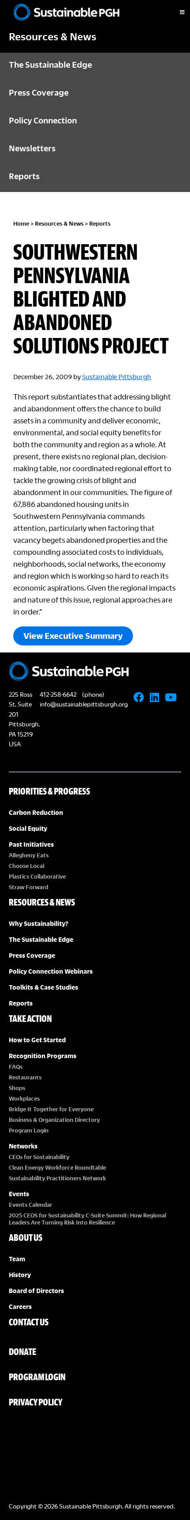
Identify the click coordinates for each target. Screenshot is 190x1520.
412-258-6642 (58, 694)
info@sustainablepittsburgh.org (84, 704)
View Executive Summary (73, 635)
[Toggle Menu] (174, 12)
